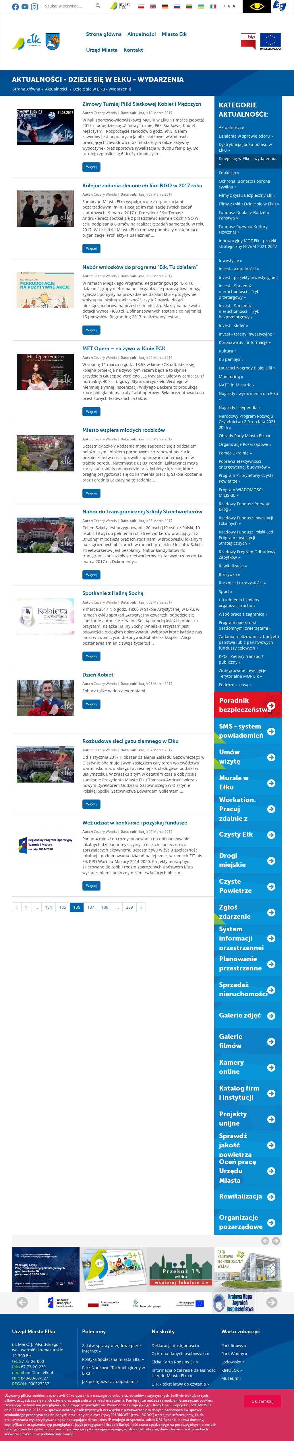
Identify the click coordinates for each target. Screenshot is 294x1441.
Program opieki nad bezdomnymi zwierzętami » (245, 625)
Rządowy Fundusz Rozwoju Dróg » (244, 506)
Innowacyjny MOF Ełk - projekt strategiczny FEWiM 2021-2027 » (248, 246)
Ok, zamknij (263, 1401)
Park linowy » (233, 1345)
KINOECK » (231, 1370)
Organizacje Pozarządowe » (245, 444)
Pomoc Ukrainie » (235, 453)
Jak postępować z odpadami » (110, 1381)
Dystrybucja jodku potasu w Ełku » (245, 147)
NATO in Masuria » (237, 385)
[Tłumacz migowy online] (279, 5)
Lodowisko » (232, 1362)
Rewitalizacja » (233, 566)
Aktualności (141, 34)
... (36, 907)
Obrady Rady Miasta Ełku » (244, 435)
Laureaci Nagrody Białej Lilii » (247, 368)
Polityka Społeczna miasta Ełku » (113, 1359)
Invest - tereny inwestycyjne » (247, 334)
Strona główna (104, 34)
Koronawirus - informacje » (245, 342)
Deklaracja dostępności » (175, 1345)
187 (90, 907)
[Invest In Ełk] (119, 6)
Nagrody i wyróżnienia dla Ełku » (248, 396)
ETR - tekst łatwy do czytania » (180, 1384)
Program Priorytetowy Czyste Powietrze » (246, 478)
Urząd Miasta (102, 50)
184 (48, 907)
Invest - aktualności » (239, 268)
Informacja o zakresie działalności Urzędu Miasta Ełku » (184, 1373)
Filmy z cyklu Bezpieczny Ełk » (247, 195)
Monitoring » (231, 376)
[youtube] (25, 9)
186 (76, 907)
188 (104, 907)
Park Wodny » (234, 1353)
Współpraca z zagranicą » (243, 614)
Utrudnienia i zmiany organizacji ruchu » (239, 602)
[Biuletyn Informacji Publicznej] (248, 41)
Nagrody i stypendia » (240, 407)
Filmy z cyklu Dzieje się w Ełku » (249, 204)
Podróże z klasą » (235, 684)
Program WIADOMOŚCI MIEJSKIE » (241, 492)
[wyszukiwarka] (99, 5)
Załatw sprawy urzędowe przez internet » (112, 1348)
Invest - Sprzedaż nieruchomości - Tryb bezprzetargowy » (239, 311)
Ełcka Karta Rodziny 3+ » (175, 1362)
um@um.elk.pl (39, 1372)
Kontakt (133, 50)
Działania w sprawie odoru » (246, 136)
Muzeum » (231, 1378)
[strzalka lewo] (276, 1241)
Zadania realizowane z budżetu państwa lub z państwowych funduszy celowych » (249, 642)
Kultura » (227, 351)
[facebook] (16, 9)
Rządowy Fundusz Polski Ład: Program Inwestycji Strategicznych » (246, 537)
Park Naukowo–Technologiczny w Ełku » (113, 1370)
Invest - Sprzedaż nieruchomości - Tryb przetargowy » (239, 291)
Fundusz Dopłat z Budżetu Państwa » (244, 215)
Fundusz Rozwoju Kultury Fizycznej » (243, 229)
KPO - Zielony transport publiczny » (241, 659)
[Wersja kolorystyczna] (257, 6)
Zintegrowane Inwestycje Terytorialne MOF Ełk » (242, 673)
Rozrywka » (229, 574)
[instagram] (34, 9)
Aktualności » (231, 127)
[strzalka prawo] (265, 1241)
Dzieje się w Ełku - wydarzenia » (247, 161)
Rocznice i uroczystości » (242, 582)
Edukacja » (229, 173)
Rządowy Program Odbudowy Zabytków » (247, 554)
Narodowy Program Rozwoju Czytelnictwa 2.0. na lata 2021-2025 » (248, 421)
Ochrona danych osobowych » (180, 1353)
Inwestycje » (230, 260)
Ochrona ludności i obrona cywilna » (244, 184)
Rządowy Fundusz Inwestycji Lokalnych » (246, 520)
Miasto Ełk (174, 34)
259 (129, 907)
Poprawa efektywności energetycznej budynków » (244, 464)
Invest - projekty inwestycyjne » (248, 277)
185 (62, 907)
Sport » (225, 591)
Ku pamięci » (231, 359)
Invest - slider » (233, 325)
